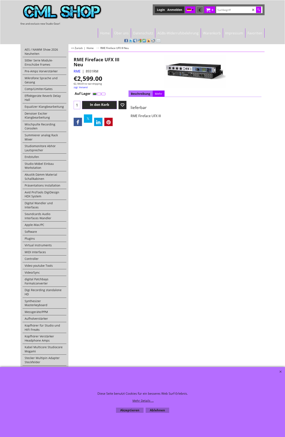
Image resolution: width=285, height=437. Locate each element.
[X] (88, 118)
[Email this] (158, 40)
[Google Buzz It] (139, 40)
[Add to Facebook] (126, 40)
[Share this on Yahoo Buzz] (148, 40)
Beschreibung (140, 94)
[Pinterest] (108, 122)
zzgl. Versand (81, 87)
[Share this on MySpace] (135, 40)
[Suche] (258, 10)
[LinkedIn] (98, 122)
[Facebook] (78, 122)
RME (77, 71)
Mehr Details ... (143, 401)
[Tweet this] (130, 40)
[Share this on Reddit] (153, 40)
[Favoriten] (122, 105)
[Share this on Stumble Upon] (144, 40)
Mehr (158, 94)
